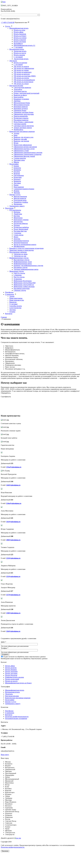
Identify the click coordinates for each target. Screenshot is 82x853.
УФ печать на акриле (21, 66)
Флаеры (16, 191)
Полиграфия (13, 164)
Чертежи (17, 193)
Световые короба (20, 124)
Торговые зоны (19, 160)
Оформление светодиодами (24, 114)
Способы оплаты (15, 306)
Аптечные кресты (20, 91)
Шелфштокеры (19, 246)
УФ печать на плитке (21, 78)
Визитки (17, 173)
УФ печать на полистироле (23, 82)
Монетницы (18, 218)
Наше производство (16, 300)
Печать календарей (12, 679)
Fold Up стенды (19, 273)
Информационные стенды (19, 258)
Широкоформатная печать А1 (24, 45)
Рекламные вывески (21, 120)
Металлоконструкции (21, 105)
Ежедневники (19, 175)
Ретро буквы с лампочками (23, 122)
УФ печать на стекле (21, 84)
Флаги (16, 237)
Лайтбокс (17, 101)
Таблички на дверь (20, 254)
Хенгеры (17, 239)
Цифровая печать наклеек (14, 677)
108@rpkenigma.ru (13, 540)
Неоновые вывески (21, 107)
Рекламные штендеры (22, 288)
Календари (18, 177)
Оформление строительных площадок (27, 154)
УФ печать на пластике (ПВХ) (25, 76)
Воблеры (17, 212)
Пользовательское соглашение (16, 718)
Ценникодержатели (21, 242)
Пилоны (17, 225)
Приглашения (19, 187)
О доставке (13, 304)
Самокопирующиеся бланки (24, 189)
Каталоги (17, 179)
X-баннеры (18, 279)
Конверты (17, 181)
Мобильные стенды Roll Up (24, 285)
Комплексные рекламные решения (22, 131)
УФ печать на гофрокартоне (24, 68)
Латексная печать (20, 51)
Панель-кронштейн (21, 116)
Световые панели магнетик (24, 126)
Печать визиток (11, 668)
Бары (15, 135)
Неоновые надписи (21, 108)
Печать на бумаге (20, 36)
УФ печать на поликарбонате (24, 80)
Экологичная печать (21, 59)
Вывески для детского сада (23, 137)
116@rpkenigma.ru (13, 631)
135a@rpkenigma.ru (13, 467)
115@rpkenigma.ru (13, 576)
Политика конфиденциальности (17, 716)
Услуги (7, 26)
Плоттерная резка (20, 200)
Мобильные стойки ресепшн (24, 286)
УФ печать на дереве (21, 70)
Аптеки (16, 133)
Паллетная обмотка (21, 223)
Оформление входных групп (24, 149)
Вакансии (13, 302)
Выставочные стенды (21, 260)
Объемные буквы (20, 110)
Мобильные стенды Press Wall (24, 283)
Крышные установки (21, 99)
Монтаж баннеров (20, 196)
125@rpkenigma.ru (13, 558)
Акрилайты (18, 89)
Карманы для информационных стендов (28, 265)
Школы (16, 162)
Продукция (9, 208)
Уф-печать (13, 61)
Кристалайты (18, 97)
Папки (16, 185)
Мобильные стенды (16, 271)
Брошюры (17, 170)
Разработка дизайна (21, 202)
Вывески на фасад (20, 95)
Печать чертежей (11, 671)
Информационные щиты (23, 264)
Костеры (17, 216)
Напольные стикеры (21, 220)
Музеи (16, 143)
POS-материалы (15, 210)
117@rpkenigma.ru (13, 595)
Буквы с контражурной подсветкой (26, 93)
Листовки (17, 183)
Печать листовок (11, 673)
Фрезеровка (18, 204)
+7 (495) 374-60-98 (7, 22)
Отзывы (12, 312)
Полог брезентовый (21, 229)
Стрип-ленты (18, 235)
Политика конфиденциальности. (13, 847)
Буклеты (17, 172)
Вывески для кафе (20, 139)
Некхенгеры (18, 221)
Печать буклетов (11, 675)
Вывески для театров (21, 141)
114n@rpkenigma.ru (13, 503)
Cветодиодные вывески (22, 87)
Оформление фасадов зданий (24, 156)
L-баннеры (18, 275)
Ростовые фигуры (20, 231)
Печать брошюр (11, 670)
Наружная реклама (16, 85)
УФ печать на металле (22, 74)
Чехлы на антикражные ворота (25, 244)
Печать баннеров (20, 34)
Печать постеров (20, 41)
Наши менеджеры (15, 298)
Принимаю (5, 851)
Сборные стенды (20, 290)
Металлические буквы (22, 103)
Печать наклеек (19, 55)
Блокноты (17, 168)
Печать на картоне (20, 63)
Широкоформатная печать (18, 28)
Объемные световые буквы (23, 112)
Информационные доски (23, 262)
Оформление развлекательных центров (28, 152)
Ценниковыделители (21, 241)
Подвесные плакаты (21, 118)
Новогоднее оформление (23, 145)
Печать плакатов (20, 40)
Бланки (16, 166)
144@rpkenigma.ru (13, 485)
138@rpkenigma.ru (13, 613)
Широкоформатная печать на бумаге (18, 683)
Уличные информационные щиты (26, 269)
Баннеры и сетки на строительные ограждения (26, 248)
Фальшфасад (18, 43)
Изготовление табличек (18, 252)
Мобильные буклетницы (23, 281)
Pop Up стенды (19, 277)
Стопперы (17, 233)
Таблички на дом (20, 256)
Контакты (8, 313)
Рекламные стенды (20, 267)
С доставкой (18, 47)
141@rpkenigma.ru (13, 522)
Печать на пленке (20, 38)
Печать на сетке (19, 30)
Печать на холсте (20, 53)
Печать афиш (18, 32)
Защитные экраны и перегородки (21, 250)
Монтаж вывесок (20, 198)
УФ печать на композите (22, 72)
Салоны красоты (20, 158)
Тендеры (12, 310)
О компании (9, 294)
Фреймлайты (18, 129)
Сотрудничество (15, 308)
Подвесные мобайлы (21, 227)
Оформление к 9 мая (21, 150)
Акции (11, 296)
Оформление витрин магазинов (25, 147)
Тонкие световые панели (23, 128)
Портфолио (9, 292)
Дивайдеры (18, 214)
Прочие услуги (14, 194)
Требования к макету (17, 206)
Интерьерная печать (16, 49)
